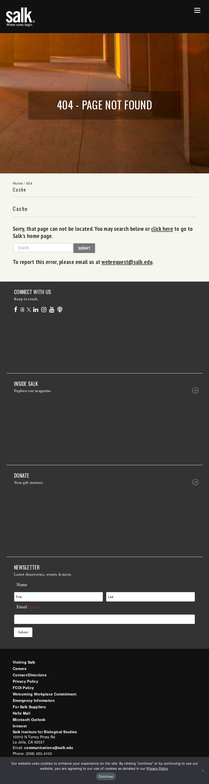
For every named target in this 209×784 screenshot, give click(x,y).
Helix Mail (21, 713)
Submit (84, 248)
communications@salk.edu (48, 747)
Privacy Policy (25, 681)
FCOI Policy (23, 687)
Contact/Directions (30, 674)
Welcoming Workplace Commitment (44, 694)
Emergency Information (34, 700)
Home (18, 183)
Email (28, 607)
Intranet (20, 725)
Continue (105, 776)
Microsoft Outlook (29, 719)
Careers (20, 668)
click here (162, 228)
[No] (202, 770)
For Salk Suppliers (29, 706)
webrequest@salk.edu (126, 261)
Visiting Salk (24, 662)
